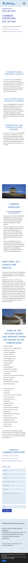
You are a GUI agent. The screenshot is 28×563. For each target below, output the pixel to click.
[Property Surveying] (9, 3)
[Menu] (23, 3)
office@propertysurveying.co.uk (17, 523)
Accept (4, 560)
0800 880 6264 (6, 9)
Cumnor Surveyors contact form (14, 31)
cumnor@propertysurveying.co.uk (10, 29)
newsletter (5, 530)
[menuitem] (23, 3)
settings (12, 558)
